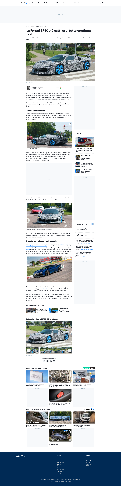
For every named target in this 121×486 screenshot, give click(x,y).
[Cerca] (99, 3)
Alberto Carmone (38, 87)
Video (64, 2)
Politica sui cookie (55, 479)
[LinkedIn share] (51, 361)
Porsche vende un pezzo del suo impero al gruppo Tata (84, 228)
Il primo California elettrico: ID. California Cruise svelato (83, 246)
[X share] (47, 361)
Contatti (88, 460)
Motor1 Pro (56, 3)
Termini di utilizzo (76, 479)
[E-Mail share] (54, 361)
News (33, 3)
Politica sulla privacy (45, 479)
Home (27, 26)
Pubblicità (88, 458)
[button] (28, 350)
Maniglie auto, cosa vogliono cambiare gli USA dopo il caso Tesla (83, 254)
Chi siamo (88, 455)
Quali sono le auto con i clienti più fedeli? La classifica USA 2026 (84, 240)
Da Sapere (47, 3)
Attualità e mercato (85, 231)
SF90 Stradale (39, 26)
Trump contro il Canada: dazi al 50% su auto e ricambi (83, 234)
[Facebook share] (44, 361)
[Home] (26, 3)
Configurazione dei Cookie (65, 479)
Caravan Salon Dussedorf (87, 249)
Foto (69, 2)
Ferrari (32, 26)
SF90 (44, 244)
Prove (40, 3)
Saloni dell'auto (75, 2)
